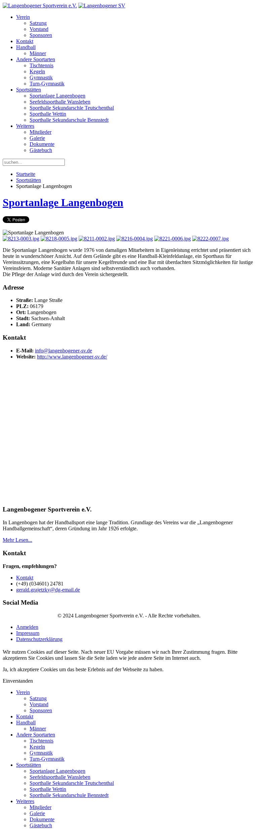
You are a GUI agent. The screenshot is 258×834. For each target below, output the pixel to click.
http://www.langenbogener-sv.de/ (72, 356)
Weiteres (25, 126)
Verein (23, 17)
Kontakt (24, 41)
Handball (26, 47)
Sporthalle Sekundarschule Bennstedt (69, 120)
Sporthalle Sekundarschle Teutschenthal (72, 108)
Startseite (25, 174)
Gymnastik (41, 77)
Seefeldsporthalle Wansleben (60, 102)
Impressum (27, 633)
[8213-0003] (21, 238)
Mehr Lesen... (17, 540)
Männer (38, 53)
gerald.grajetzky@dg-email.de (48, 590)
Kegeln (37, 71)
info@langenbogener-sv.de (63, 350)
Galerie (37, 138)
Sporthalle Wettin (48, 114)
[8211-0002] (97, 238)
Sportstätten (28, 89)
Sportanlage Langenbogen (57, 96)
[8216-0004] (134, 238)
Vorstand (39, 29)
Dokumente (42, 144)
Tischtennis (41, 65)
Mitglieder (40, 132)
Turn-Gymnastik (47, 83)
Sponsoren (41, 35)
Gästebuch (41, 150)
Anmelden (27, 627)
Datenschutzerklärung (39, 639)
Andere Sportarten (35, 59)
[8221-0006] (172, 238)
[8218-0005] (59, 238)
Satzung (38, 23)
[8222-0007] (210, 238)
